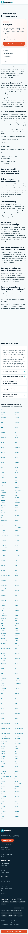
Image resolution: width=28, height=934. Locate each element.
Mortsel (16, 663)
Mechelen (3, 645)
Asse (16, 424)
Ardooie (2, 422)
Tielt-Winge (3, 753)
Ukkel (2, 761)
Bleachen (3, 449)
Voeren (2, 766)
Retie (2, 703)
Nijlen (2, 673)
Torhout (16, 756)
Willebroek (17, 788)
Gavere (16, 505)
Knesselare (17, 583)
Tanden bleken (4, 865)
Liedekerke (17, 618)
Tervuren (16, 748)
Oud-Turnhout (4, 685)
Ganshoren (3, 505)
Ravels (16, 700)
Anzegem (17, 419)
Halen (16, 522)
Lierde (16, 620)
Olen (2, 675)
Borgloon (3, 457)
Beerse (16, 432)
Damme (2, 472)
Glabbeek (17, 515)
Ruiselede (17, 711)
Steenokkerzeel (18, 743)
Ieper (16, 565)
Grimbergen (17, 517)
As (1, 424)
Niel (15, 668)
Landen (16, 605)
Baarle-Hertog (4, 429)
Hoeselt (2, 552)
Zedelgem (3, 798)
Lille (2, 623)
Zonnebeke (3, 808)
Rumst (2, 713)
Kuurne (16, 600)
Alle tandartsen (4, 847)
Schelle (2, 716)
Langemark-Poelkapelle (6, 608)
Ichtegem (3, 565)
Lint (2, 625)
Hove (16, 560)
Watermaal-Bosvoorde (6, 776)
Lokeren (3, 630)
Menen (16, 650)
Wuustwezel (17, 793)
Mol (15, 660)
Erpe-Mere (17, 497)
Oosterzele (3, 678)
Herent (2, 537)
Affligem (3, 414)
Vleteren (16, 763)
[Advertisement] (14, 326)
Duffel (16, 492)
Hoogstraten (17, 555)
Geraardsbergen (4, 512)
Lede (2, 610)
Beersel (2, 434)
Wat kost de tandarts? (6, 881)
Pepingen (17, 693)
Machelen (17, 640)
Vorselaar (16, 766)
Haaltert (2, 522)
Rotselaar (3, 711)
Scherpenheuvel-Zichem (20, 716)
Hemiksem (17, 535)
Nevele (2, 668)
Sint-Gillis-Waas (4, 726)
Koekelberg (3, 588)
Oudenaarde (17, 685)
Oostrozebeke (4, 680)
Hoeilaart (16, 550)
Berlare (16, 439)
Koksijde (16, 588)
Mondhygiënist (4, 867)
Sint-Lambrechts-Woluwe (6, 731)
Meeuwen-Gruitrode (5, 648)
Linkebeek (17, 623)
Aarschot (3, 412)
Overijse (3, 690)
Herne (2, 542)
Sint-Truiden (17, 738)
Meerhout (17, 645)
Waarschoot (3, 771)
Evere (16, 500)
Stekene (3, 746)
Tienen (16, 753)
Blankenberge (17, 447)
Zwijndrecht (3, 818)
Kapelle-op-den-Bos (5, 575)
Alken (16, 414)
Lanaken (3, 605)
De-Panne (3, 475)
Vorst (2, 768)
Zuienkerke (17, 811)
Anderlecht (17, 417)
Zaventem (17, 796)
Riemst (16, 703)
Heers (16, 532)
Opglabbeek (17, 680)
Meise (16, 648)
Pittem (2, 695)
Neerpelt (16, 665)
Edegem (3, 495)
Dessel (16, 482)
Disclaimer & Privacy (5, 924)
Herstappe (3, 545)
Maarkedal (3, 638)
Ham (15, 525)
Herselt (16, 542)
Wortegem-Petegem (5, 793)
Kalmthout (3, 572)
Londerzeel (3, 633)
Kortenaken (3, 593)
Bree (2, 467)
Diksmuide (17, 487)
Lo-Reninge (3, 628)
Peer (2, 693)
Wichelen (3, 786)
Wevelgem (3, 783)
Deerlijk (2, 477)
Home (2, 7)
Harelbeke (3, 530)
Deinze (16, 477)
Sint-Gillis (16, 723)
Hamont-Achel (18, 527)
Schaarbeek (17, 713)
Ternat (2, 748)
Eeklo (16, 495)
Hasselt (16, 530)
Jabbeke (3, 570)
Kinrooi (16, 580)
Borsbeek (3, 460)
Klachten (3, 879)
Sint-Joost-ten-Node (5, 728)
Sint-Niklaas (3, 736)
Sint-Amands (17, 721)
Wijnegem (3, 788)
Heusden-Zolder (4, 547)
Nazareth (3, 665)
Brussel (2, 470)
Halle (2, 525)
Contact (2, 893)
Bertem (2, 442)
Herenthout (3, 540)
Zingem (2, 803)
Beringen (16, 437)
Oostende (17, 675)
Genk (2, 510)
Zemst (16, 801)
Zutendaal (17, 813)
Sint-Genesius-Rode (5, 723)
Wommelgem (17, 791)
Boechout (3, 452)
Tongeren (3, 756)
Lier (2, 620)
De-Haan (16, 472)
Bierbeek (16, 444)
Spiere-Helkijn (4, 741)
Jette (16, 570)
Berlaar (2, 439)
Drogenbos (3, 492)
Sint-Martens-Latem (19, 733)
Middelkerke (17, 658)
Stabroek (16, 741)
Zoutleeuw (3, 811)
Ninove (16, 673)
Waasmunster (17, 771)
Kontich (2, 590)
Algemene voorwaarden (14, 924)
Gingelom (16, 512)
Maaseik (16, 638)
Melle (2, 650)
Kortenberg (17, 593)
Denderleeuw (4, 480)
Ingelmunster (4, 567)
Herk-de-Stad (17, 540)
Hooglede (3, 555)
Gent (16, 510)
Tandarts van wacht (8, 53)
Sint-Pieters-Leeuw (19, 736)
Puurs (16, 698)
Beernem (3, 432)
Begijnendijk (17, 434)
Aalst (2, 409)
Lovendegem (17, 633)
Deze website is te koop (5, 927)
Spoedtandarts (7, 56)
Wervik (16, 778)
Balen (16, 429)
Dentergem (3, 482)
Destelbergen (4, 485)
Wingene (3, 791)
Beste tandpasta (4, 886)
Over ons (3, 890)
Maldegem (3, 643)
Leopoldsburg (4, 615)
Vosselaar (17, 768)
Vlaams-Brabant (22, 901)
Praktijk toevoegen (8, 61)
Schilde (2, 718)
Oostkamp (17, 678)
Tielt (15, 751)
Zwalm (2, 816)
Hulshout (16, 562)
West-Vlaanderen (13, 901)
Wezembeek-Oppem (19, 783)
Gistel (2, 515)
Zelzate (2, 801)
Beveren (3, 444)
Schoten (16, 718)
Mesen (16, 655)
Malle (16, 643)
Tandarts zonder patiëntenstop (7, 854)
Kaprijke (3, 577)
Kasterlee (16, 577)
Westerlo (3, 781)
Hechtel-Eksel (4, 532)
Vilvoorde (3, 763)
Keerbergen (3, 580)
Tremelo (2, 758)
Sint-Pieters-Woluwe (5, 738)
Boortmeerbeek (18, 455)
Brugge (16, 467)
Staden (2, 743)
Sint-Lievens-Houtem (5, 733)
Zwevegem (17, 816)
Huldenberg (3, 562)
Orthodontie (3, 870)
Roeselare (17, 706)
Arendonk (17, 422)
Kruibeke (16, 598)
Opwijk (2, 683)
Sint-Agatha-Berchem (5, 721)
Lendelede (3, 613)
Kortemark (17, 590)
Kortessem (3, 595)
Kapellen (16, 575)
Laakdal (2, 603)
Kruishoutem (3, 600)
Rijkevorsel (3, 706)
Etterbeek (3, 500)
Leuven (16, 615)
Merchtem (3, 653)
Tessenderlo (3, 751)
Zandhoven (3, 796)
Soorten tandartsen (5, 872)
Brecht (2, 465)
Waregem (17, 773)
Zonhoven (17, 806)
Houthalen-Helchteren (19, 557)
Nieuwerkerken (4, 670)
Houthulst (3, 560)
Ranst (2, 700)
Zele (15, 798)
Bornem (16, 457)
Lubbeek (3, 635)
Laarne (16, 603)
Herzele (16, 545)
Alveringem (3, 417)
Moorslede (3, 663)
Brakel (2, 462)
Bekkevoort (3, 437)
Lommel (16, 630)
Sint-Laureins (17, 731)
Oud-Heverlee (18, 683)
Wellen (16, 776)
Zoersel (16, 803)
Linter (16, 625)
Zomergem (3, 806)
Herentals (17, 537)
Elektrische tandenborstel (6, 888)
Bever (16, 442)
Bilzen (2, 447)
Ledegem (17, 610)
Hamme (2, 527)
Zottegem (17, 808)
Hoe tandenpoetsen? (5, 883)
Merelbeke (17, 653)
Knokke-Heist (4, 585)
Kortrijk (16, 595)
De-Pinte (16, 475)
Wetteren (16, 781)
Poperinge (17, 695)
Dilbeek (2, 490)
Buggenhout (17, 470)
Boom (2, 455)
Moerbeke (3, 660)
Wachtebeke (4, 773)
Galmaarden (17, 502)
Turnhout (16, 758)
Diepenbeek (17, 485)
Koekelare (17, 585)
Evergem (3, 502)
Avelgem (16, 427)
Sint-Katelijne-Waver (19, 728)
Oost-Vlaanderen (5, 901)
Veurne (16, 761)
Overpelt (16, 690)
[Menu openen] (25, 2)
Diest (2, 487)
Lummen (16, 635)
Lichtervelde (3, 618)
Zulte (2, 813)
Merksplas (3, 655)
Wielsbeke (17, 786)
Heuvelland (17, 547)
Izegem (16, 567)
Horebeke (3, 557)
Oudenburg (3, 688)
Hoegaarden (3, 550)
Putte (2, 698)
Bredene (16, 465)
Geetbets (16, 507)
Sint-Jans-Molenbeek (19, 726)
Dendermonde (18, 480)
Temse (16, 746)
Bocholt (16, 449)
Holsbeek (16, 552)
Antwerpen (3, 419)
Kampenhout (17, 572)
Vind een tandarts (8, 59)
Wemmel (3, 778)
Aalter (16, 409)
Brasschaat (17, 462)
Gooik (2, 517)
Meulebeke (3, 658)
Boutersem (17, 460)
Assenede (3, 427)
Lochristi (16, 628)
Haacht (16, 520)
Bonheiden (17, 452)
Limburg (3, 904)
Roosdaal (16, 708)
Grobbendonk (4, 520)
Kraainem (3, 598)
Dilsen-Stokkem (18, 490)
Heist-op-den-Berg (5, 535)
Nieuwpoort (17, 670)
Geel (2, 507)
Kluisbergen (3, 583)
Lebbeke (16, 608)
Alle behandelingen (5, 863)
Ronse (2, 708)
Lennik (16, 613)
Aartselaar (17, 412)
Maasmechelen (4, 640)
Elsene (2, 497)
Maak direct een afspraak (13, 43)
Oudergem (17, 688)
